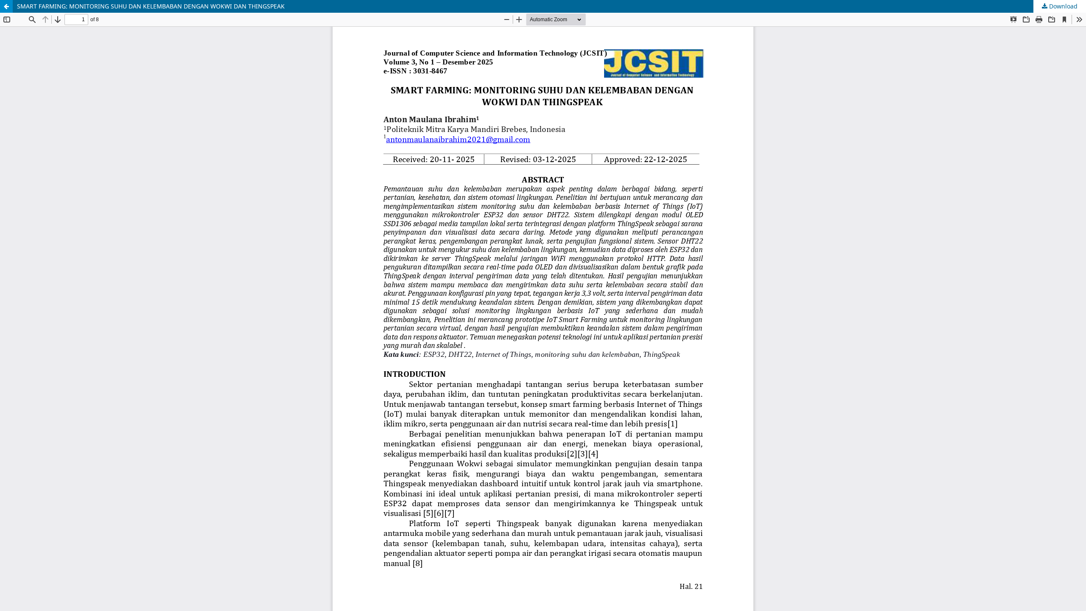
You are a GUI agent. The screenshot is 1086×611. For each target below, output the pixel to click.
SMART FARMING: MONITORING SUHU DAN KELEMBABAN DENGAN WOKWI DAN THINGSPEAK (151, 6)
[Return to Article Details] (6, 6)
